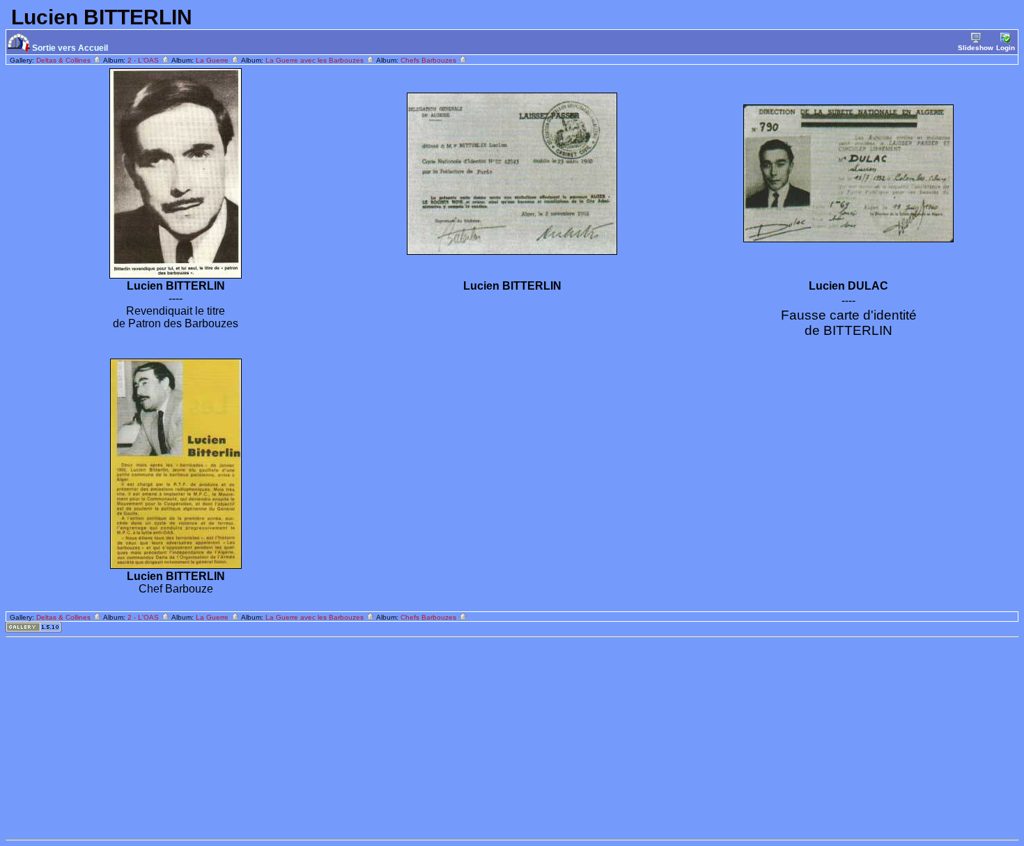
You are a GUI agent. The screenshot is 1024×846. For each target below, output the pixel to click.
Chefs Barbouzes (429, 60)
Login (1005, 48)
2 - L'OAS (144, 60)
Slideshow (975, 48)
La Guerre (213, 60)
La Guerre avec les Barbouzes (315, 60)
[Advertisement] (423, 738)
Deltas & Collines (64, 60)
